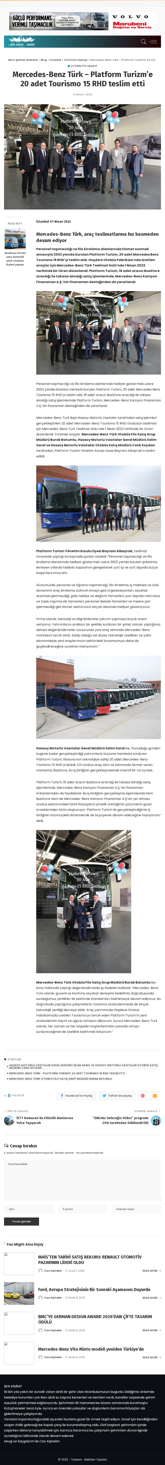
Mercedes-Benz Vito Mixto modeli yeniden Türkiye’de (91, 1349)
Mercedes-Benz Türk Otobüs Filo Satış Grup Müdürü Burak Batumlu (60, 1079)
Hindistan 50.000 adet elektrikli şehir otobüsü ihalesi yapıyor (15, 259)
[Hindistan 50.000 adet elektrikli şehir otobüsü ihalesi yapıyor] (15, 238)
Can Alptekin (53, 1271)
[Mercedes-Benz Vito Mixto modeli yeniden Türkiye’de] (19, 1353)
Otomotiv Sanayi (84, 66)
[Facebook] (140, 3)
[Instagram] (154, 3)
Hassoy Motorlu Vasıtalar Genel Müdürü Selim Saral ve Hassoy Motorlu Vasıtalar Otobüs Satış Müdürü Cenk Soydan (83, 1066)
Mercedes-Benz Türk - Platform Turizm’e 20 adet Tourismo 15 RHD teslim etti (67, 1073)
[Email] (155, 1096)
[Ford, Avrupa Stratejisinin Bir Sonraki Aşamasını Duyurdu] (19, 1293)
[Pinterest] (149, 3)
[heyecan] (144, 3)
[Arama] (142, 42)
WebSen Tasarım (95, 1460)
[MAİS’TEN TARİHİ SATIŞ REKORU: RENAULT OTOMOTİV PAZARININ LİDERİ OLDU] (19, 1263)
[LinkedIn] (158, 3)
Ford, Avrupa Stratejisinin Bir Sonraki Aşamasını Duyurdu (94, 1289)
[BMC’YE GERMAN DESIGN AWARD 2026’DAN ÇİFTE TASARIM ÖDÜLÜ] (19, 1323)
